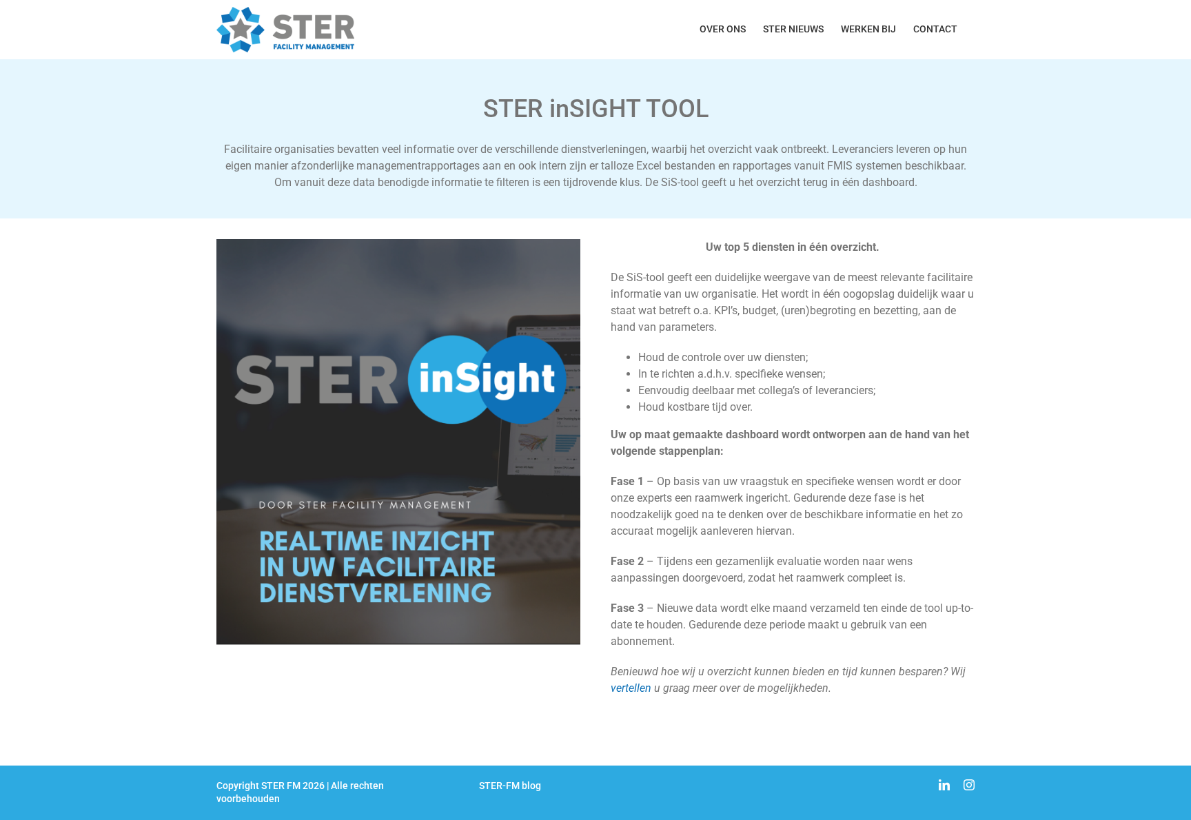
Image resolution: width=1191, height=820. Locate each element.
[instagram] (969, 784)
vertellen (631, 688)
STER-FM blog (510, 785)
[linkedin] (944, 784)
